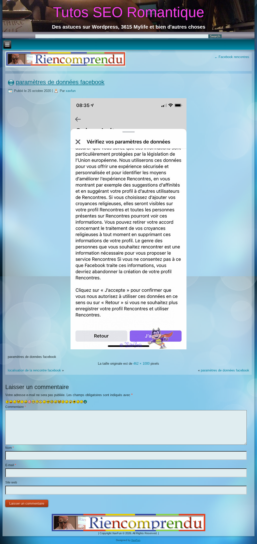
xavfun (71, 91)
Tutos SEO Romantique (128, 12)
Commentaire (15, 407)
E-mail (10, 465)
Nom (9, 448)
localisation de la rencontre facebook (34, 370)
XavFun (135, 540)
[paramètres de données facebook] (128, 350)
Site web (11, 482)
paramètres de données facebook (60, 82)
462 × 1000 (141, 363)
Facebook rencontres (231, 57)
